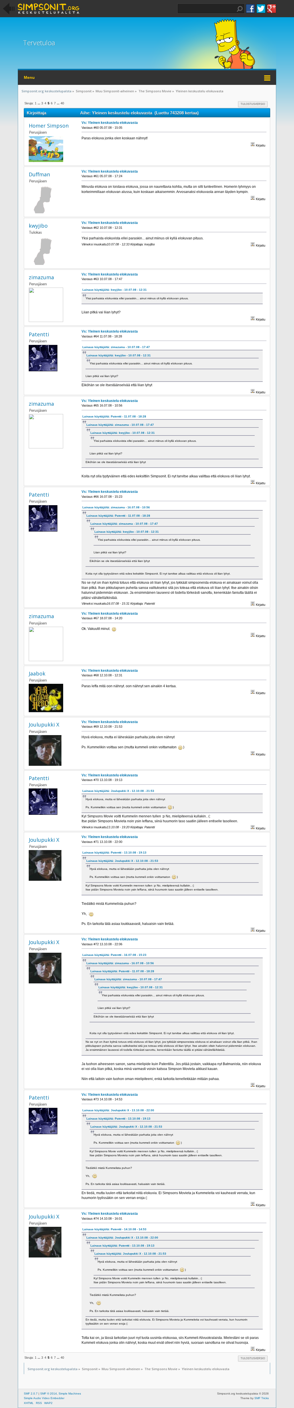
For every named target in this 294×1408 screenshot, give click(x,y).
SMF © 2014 (48, 1393)
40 (62, 103)
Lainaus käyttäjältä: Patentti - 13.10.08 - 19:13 (114, 852)
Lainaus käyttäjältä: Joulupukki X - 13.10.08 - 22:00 (118, 1110)
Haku (239, 9)
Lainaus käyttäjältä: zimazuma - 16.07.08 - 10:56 (116, 507)
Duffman (39, 174)
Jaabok (37, 673)
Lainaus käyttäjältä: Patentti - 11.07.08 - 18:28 (114, 416)
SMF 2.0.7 (31, 1393)
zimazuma (41, 277)
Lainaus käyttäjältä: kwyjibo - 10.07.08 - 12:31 (114, 289)
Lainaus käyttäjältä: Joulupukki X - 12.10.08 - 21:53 (118, 790)
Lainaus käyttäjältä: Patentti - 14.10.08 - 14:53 (114, 1229)
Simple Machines (70, 1393)
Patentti (39, 334)
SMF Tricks (261, 1398)
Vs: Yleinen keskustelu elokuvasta (110, 123)
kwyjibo (38, 225)
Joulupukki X (44, 724)
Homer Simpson (49, 125)
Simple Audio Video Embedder (44, 1398)
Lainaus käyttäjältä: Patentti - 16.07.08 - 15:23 (114, 954)
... (39, 103)
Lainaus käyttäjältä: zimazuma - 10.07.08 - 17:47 (116, 347)
